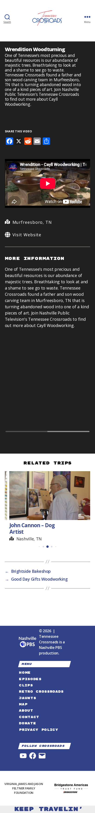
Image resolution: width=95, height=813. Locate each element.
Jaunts (27, 698)
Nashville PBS (50, 647)
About (26, 711)
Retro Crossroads (41, 692)
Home (25, 673)
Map (23, 704)
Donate (27, 723)
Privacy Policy (38, 730)
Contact (29, 717)
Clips (26, 685)
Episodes (30, 679)
